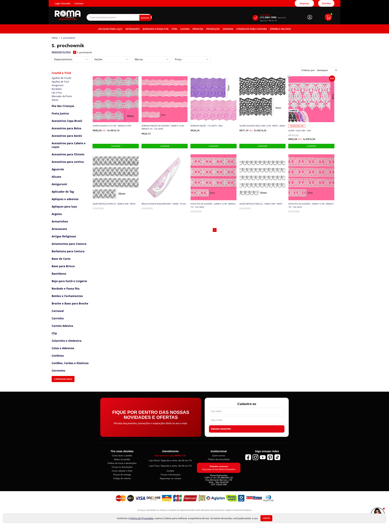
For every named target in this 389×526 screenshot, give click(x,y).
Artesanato (132, 28)
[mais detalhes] (116, 146)
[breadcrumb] (55, 38)
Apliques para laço (110, 28)
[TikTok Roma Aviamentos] (277, 457)
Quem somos (218, 455)
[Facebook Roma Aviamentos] (248, 457)
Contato (170, 471)
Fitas (174, 28)
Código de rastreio (122, 478)
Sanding (228, 28)
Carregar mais (63, 379)
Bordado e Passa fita (156, 28)
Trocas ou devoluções (122, 467)
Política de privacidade (219, 459)
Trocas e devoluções (170, 474)
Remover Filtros (61, 52)
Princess (198, 28)
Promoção (213, 28)
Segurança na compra (170, 478)
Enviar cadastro (221, 429)
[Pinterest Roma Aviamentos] (270, 457)
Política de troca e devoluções (122, 463)
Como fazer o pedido (122, 455)
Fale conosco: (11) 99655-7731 (170, 455)
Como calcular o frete (122, 471)
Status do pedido (122, 459)
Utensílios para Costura (251, 28)
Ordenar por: (308, 70)
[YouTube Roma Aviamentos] (263, 457)
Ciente (266, 518)
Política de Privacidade (141, 518)
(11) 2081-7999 (273, 17)
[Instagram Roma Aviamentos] (255, 457)
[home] (68, 15)
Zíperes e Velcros (280, 28)
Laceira (184, 28)
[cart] (328, 17)
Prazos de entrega (122, 474)
